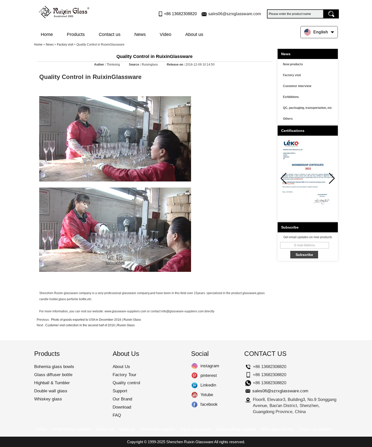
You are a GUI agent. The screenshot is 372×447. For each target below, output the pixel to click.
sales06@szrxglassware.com (234, 14)
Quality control (126, 382)
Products (76, 34)
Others (288, 118)
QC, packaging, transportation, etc (307, 108)
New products (293, 64)
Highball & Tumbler (52, 382)
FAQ (117, 415)
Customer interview (297, 86)
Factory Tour (124, 374)
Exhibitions (291, 97)
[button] (331, 178)
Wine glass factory (277, 429)
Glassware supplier (157, 429)
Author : (100, 64)
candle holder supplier (71, 429)
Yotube (194, 395)
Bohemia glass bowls (54, 366)
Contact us (109, 34)
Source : (135, 64)
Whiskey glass (48, 399)
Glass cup (105, 429)
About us (194, 34)
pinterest (194, 375)
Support (120, 391)
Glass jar (127, 429)
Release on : (176, 64)
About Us (121, 366)
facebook (194, 404)
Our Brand (122, 399)
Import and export (195, 429)
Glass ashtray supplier (236, 429)
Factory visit (65, 44)
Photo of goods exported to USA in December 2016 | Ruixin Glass (96, 319)
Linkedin (194, 385)
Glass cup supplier (316, 429)
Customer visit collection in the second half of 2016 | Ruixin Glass (90, 325)
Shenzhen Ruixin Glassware (189, 442)
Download (122, 407)
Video (165, 34)
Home (47, 34)
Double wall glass (50, 391)
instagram (194, 366)
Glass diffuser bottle (53, 374)
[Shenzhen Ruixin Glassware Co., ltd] (64, 11)
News (140, 34)
